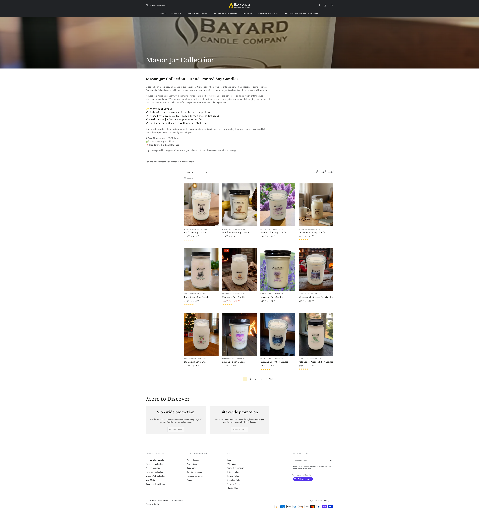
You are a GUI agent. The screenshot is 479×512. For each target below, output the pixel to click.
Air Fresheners (193, 459)
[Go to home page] (239, 5)
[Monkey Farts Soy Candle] (239, 204)
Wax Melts (150, 480)
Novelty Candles (153, 467)
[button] (318, 5)
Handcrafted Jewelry (195, 476)
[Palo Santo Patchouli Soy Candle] (316, 334)
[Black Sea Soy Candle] (201, 204)
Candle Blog (232, 488)
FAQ (229, 459)
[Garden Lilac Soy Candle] (277, 204)
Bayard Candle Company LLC (161, 500)
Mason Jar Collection (154, 463)
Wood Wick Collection (155, 476)
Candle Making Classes (155, 484)
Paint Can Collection (154, 472)
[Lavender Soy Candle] (277, 269)
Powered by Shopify (152, 504)
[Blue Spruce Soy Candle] (201, 269)
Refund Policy (233, 476)
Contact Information (235, 467)
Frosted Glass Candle (155, 459)
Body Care (191, 467)
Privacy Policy (233, 472)
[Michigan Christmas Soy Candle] (316, 269)
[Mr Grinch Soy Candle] (201, 334)
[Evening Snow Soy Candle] (277, 334)
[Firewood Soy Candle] (239, 269)
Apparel (190, 480)
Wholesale (231, 463)
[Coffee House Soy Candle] (316, 204)
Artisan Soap (192, 463)
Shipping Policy (234, 480)
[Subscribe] (331, 460)
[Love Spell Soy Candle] (239, 334)
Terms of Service (234, 484)
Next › (271, 378)
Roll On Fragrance (194, 472)
